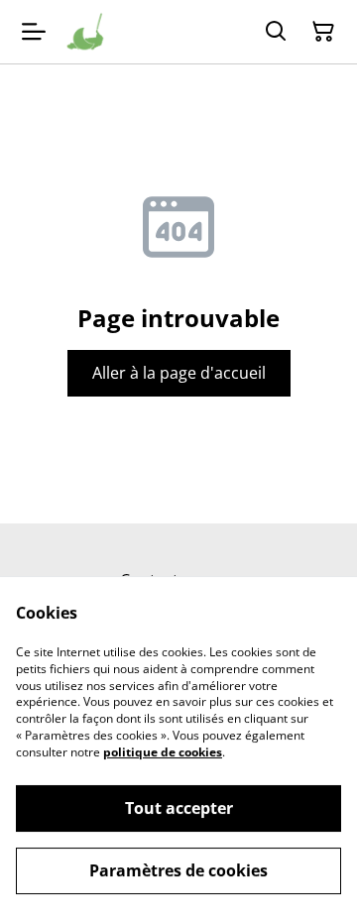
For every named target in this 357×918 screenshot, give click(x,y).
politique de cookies (162, 752)
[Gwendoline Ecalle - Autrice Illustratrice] (85, 32)
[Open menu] (34, 32)
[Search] (275, 32)
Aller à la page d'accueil (179, 373)
